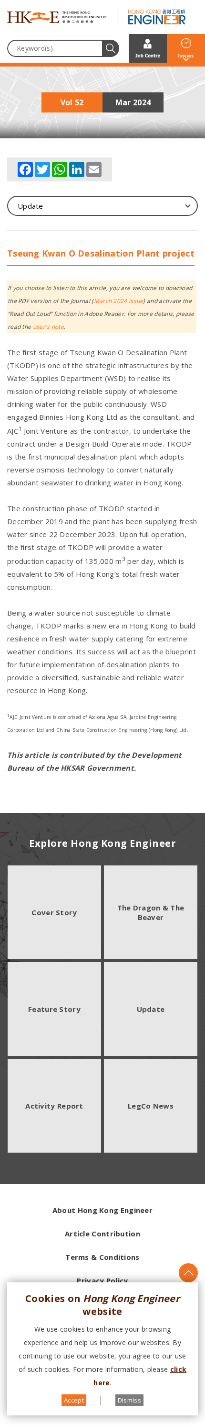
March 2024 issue (119, 301)
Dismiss (129, 1400)
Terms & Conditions (102, 1257)
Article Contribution (102, 1233)
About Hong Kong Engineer (102, 1210)
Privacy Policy (102, 1280)
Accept (74, 1400)
